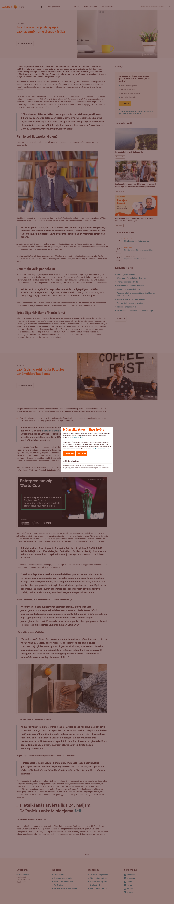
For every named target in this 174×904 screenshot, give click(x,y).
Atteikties (82, 454)
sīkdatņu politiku (77, 438)
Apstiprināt (69, 454)
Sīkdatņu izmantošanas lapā (101, 449)
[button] (87, 460)
